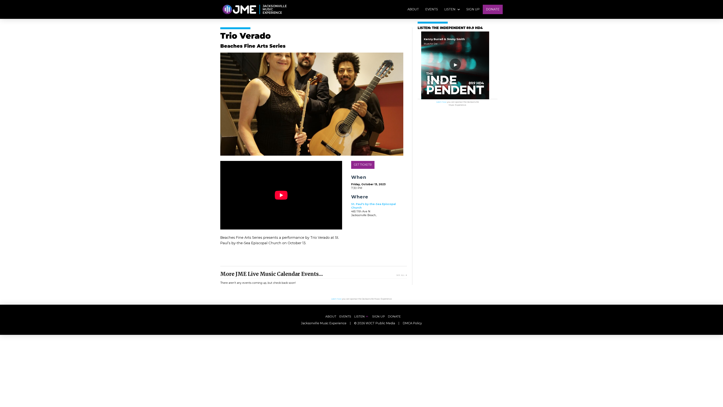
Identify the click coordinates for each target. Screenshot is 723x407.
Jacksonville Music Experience (323, 323)
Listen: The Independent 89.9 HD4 (450, 28)
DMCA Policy (412, 323)
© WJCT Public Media (374, 323)
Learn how (441, 102)
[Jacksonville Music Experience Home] (239, 9)
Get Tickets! (363, 164)
